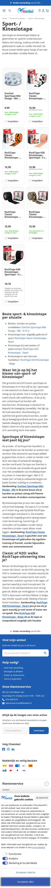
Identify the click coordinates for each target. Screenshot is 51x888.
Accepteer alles (25, 881)
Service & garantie (12, 678)
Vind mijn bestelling (13, 667)
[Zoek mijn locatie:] (36, 10)
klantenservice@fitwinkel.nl (19, 703)
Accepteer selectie (25, 872)
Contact (5, 789)
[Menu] (4, 10)
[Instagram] (8, 749)
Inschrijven (39, 730)
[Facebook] (3, 749)
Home (4, 18)
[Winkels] (39, 10)
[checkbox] (11, 854)
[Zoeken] (9, 10)
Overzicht (43, 797)
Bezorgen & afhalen (13, 671)
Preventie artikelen (18, 18)
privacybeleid (38, 847)
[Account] (43, 10)
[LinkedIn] (13, 749)
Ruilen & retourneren (14, 675)
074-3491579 (12, 699)
